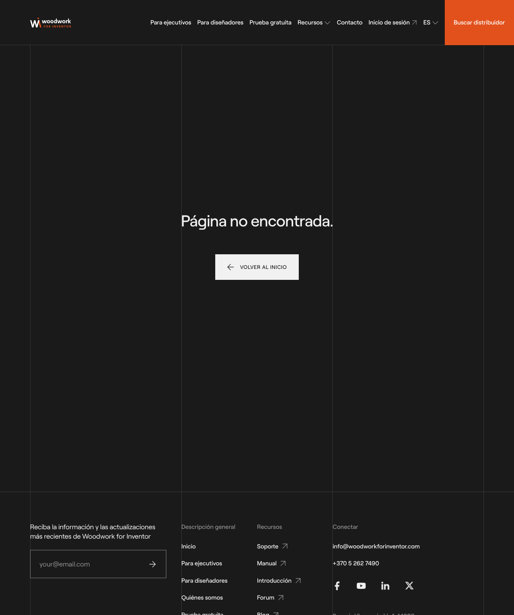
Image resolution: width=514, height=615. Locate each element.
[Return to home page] (50, 22)
